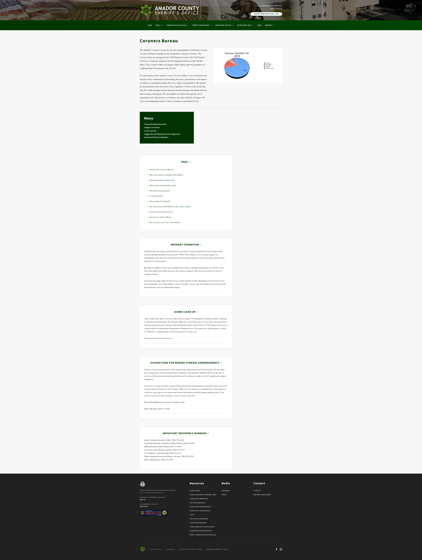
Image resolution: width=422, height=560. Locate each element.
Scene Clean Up (150, 131)
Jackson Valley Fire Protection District (202, 527)
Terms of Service (155, 549)
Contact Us (257, 491)
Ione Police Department (197, 503)
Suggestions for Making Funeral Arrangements (162, 134)
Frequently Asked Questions (155, 124)
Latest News (226, 491)
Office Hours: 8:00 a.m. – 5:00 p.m (217, 549)
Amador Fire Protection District (200, 511)
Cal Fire (192, 515)
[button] (159, 25)
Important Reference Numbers (156, 137)
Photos (224, 495)
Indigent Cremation (152, 127)
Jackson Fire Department (198, 523)
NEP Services (144, 493)
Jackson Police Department (199, 499)
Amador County (195, 491)
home (150, 25)
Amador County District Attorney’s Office (203, 495)
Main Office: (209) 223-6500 (262, 495)
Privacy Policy (170, 549)
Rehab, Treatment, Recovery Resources (203, 535)
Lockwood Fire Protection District (201, 531)
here (171, 338)
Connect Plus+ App (157, 493)
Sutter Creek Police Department (200, 507)
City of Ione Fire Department (199, 519)
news (259, 25)
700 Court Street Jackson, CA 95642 (190, 549)
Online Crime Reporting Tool (266, 14)
